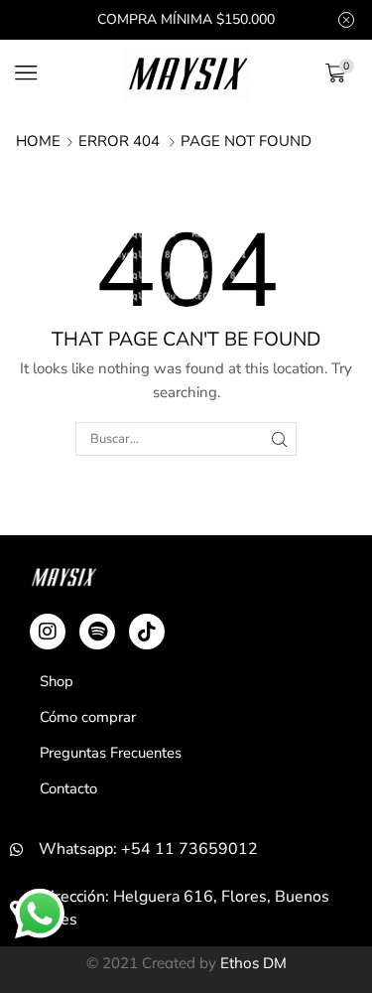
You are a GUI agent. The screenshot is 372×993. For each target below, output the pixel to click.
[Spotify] (97, 631)
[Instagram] (47, 631)
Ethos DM (253, 962)
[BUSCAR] (279, 439)
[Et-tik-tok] (147, 631)
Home (38, 141)
